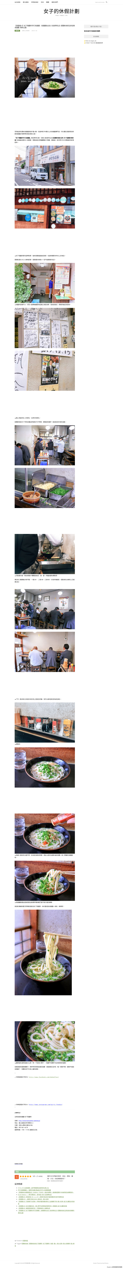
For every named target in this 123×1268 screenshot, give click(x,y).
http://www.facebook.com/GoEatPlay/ (44, 1077)
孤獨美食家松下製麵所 (35, 1243)
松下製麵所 (46, 1243)
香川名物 (59, 1243)
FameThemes (105, 1263)
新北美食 (26, 2)
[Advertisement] (45, 45)
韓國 (47, 2)
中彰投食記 (34, 2)
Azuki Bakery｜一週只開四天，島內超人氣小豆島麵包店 (35, 1195)
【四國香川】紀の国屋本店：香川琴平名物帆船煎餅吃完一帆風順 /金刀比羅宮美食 (42, 1206)
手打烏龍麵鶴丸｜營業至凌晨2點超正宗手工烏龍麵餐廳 (34, 1190)
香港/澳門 (55, 2)
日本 (42, 2)
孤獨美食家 (25, 1243)
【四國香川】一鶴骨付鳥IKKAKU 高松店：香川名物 (33, 1199)
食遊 (51, 1243)
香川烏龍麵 (66, 1243)
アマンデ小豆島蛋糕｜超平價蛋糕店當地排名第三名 (33, 1188)
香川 (55, 1243)
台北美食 (17, 2)
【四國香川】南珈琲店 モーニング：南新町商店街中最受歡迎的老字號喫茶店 (41, 1197)
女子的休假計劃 (62, 11)
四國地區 (17, 30)
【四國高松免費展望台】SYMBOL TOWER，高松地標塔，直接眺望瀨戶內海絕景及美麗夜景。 (46, 1192)
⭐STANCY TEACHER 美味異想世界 (93, 43)
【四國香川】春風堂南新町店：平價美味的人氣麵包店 (34, 1208)
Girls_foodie (26, 30)
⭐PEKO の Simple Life (90, 41)
